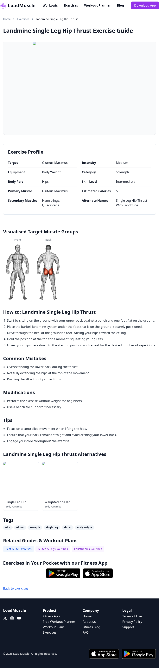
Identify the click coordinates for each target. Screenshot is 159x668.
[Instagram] (12, 618)
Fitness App (94, 563)
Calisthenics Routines (88, 549)
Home (7, 19)
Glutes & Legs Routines (53, 549)
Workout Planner (97, 5)
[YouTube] (19, 618)
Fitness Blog (91, 627)
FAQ (86, 632)
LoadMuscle (21, 5)
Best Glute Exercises (18, 549)
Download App (145, 5)
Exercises (71, 5)
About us (89, 622)
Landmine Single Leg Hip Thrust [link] (57, 19)
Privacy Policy (132, 622)
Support (128, 627)
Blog (120, 5)
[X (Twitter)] (5, 618)
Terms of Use (132, 616)
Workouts (50, 5)
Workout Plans (54, 627)
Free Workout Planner (59, 622)
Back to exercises (15, 588)
